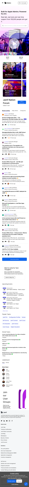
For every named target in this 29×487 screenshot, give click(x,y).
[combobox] (14, 26)
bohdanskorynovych (8, 214)
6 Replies (4, 345)
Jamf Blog (3, 433)
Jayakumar (6, 187)
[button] (26, 484)
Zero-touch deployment (6, 450)
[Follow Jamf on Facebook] (12, 420)
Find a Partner (4, 440)
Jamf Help (3, 427)
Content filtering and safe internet (8, 469)
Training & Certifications (6, 429)
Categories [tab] (23, 110)
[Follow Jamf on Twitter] (1, 420)
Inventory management (6, 457)
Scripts (23, 317)
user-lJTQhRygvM (8, 128)
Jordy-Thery (8, 381)
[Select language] (19, 3)
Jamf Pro (5, 317)
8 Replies (4, 341)
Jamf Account (4, 442)
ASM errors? (5, 343)
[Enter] (2, 26)
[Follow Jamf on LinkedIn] (4, 420)
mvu (7, 369)
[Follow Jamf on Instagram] (9, 420)
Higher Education (15, 327)
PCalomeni (6, 245)
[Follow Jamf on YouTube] (6, 420)
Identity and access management (8, 463)
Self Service (6, 320)
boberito (6, 113)
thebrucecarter (9, 385)
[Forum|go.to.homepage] (8, 3)
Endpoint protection (5, 465)
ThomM (7, 377)
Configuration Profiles (14, 317)
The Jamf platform (5, 448)
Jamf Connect (14, 320)
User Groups (6, 327)
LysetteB (6, 141)
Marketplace (3, 435)
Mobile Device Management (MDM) (8, 452)
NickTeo (6, 172)
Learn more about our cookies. (14, 478)
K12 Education (6, 323)
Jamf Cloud (22, 320)
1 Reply (3, 355)
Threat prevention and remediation (8, 467)
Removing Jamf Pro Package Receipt (10, 339)
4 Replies (4, 337)
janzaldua (6, 199)
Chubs (7, 373)
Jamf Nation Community (6, 431)
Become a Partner (5, 437)
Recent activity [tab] (6, 110)
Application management (6, 455)
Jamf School (15, 323)
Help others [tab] (15, 110)
